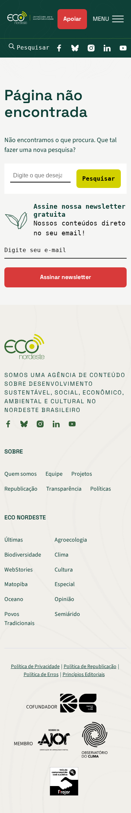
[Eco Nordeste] (32, 22)
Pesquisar (33, 47)
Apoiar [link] (72, 19)
